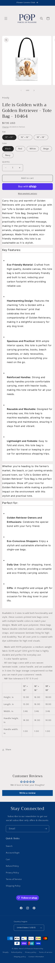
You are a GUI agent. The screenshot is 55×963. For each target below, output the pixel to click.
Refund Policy (12, 866)
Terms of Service (14, 879)
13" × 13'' (9, 137)
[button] (6, 18)
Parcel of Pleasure (26, 949)
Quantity (6, 162)
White (33, 149)
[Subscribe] (46, 828)
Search (9, 846)
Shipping (5, 127)
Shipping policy (20, 957)
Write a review (27, 793)
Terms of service (45, 952)
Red (20, 149)
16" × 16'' (25, 137)
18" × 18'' (41, 137)
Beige (46, 149)
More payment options (27, 193)
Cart (8, 859)
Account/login (13, 853)
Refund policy (16, 952)
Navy (7, 155)
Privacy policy (30, 952)
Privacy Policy (12, 873)
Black (8, 149)
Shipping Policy (13, 886)
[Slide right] (34, 90)
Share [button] (8, 749)
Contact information (36, 957)
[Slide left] (21, 90)
